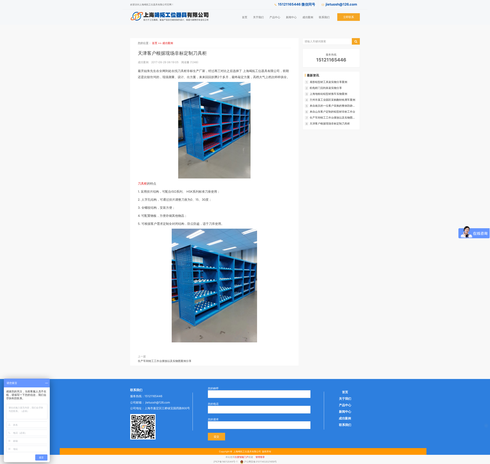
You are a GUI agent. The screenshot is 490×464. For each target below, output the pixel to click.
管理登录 (260, 457)
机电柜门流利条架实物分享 (326, 87)
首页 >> (157, 43)
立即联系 (348, 17)
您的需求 (213, 419)
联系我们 (324, 17)
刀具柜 (142, 183)
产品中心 (275, 17)
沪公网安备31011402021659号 (260, 461)
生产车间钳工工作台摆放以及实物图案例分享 (164, 361)
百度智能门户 (241, 457)
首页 (244, 17)
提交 (216, 436)
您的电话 (213, 403)
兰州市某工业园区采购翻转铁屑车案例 (332, 99)
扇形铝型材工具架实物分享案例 (328, 81)
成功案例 (307, 17)
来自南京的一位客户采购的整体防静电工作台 (332, 106)
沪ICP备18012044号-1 (225, 461)
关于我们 (258, 17)
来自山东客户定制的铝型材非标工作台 (332, 111)
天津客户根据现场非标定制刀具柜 (330, 123)
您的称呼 (213, 388)
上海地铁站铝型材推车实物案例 (328, 93)
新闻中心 (291, 17)
